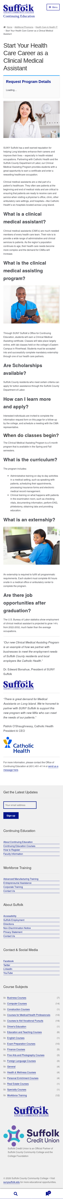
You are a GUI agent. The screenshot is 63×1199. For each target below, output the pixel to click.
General (11, 1066)
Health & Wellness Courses (21, 1072)
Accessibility (9, 916)
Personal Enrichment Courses (22, 1078)
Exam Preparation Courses (21, 1043)
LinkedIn (7, 969)
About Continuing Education (18, 842)
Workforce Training (17, 1095)
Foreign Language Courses (21, 1061)
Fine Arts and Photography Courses (25, 1055)
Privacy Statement (12, 932)
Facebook (8, 961)
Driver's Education (16, 1026)
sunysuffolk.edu (11, 1182)
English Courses (15, 1038)
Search (16, 1194)
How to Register (11, 849)
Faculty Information (13, 853)
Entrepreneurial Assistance (17, 883)
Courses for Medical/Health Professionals (28, 1015)
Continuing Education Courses (19, 846)
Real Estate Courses (18, 1083)
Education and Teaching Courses (24, 1032)
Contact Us (9, 891)
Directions (8, 924)
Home (9, 27)
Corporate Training (13, 887)
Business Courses (16, 997)
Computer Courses (17, 1003)
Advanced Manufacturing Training (20, 879)
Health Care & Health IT (46, 27)
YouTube (8, 973)
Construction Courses (18, 1009)
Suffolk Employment (13, 920)
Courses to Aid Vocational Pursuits (25, 1020)
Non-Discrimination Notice (17, 928)
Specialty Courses (16, 1089)
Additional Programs (24, 27)
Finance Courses (16, 1049)
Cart (41, 1191)
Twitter (6, 965)
